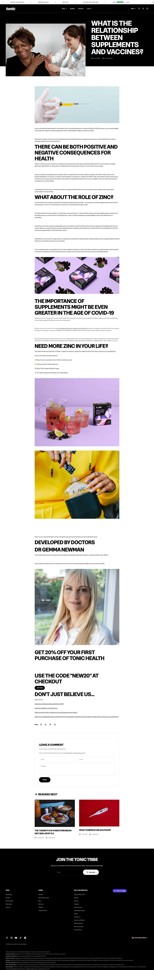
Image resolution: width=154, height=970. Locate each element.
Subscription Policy (79, 910)
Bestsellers (9, 894)
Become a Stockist (79, 920)
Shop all (8, 907)
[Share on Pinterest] (50, 724)
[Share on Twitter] (45, 724)
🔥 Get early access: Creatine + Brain (74, 2)
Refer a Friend (78, 907)
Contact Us (77, 917)
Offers (76, 914)
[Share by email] (55, 724)
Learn (88, 8)
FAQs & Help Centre (79, 894)
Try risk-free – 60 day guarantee (143, 2)
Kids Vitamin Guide (43, 898)
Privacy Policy (68, 753)
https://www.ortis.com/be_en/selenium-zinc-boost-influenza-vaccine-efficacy (56, 712)
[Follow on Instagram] (11, 938)
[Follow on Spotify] (25, 938)
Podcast (40, 907)
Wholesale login (78, 923)
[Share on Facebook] (41, 724)
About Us (41, 904)
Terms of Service (78, 753)
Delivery (76, 898)
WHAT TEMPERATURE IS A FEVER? (95, 830)
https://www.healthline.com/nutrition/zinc (46, 708)
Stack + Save (49, 2)
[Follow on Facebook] (7, 938)
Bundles (72, 8)
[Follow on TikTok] (20, 938)
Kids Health (9, 904)
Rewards (80, 8)
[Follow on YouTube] (16, 938)
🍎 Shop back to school (27, 2)
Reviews (40, 894)
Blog (39, 901)
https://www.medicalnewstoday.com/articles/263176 (49, 704)
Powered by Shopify (21, 944)
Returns (76, 901)
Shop (63, 8)
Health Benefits (42, 910)
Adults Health (9, 901)
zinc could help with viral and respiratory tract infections (71, 328)
